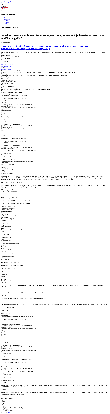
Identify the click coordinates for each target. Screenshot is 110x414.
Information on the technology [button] (10, 159)
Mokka (7, 3)
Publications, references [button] (8, 380)
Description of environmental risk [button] (11, 103)
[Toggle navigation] (1, 10)
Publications (7, 20)
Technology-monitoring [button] (8, 206)
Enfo (5, 23)
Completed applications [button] (8, 307)
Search (2, 4)
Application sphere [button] (7, 94)
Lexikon (6, 22)
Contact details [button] (6, 58)
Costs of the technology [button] (8, 222)
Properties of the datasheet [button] (9, 397)
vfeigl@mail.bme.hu (6, 66)
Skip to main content (6, 1)
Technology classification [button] (9, 190)
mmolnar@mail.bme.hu (7, 64)
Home (5, 17)
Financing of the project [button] (8, 86)
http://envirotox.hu (6, 69)
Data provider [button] (6, 42)
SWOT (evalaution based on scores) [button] (12, 229)
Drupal (9, 412)
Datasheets (7, 19)
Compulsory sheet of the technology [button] (12, 70)
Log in (6, 31)
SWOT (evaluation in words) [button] (10, 281)
